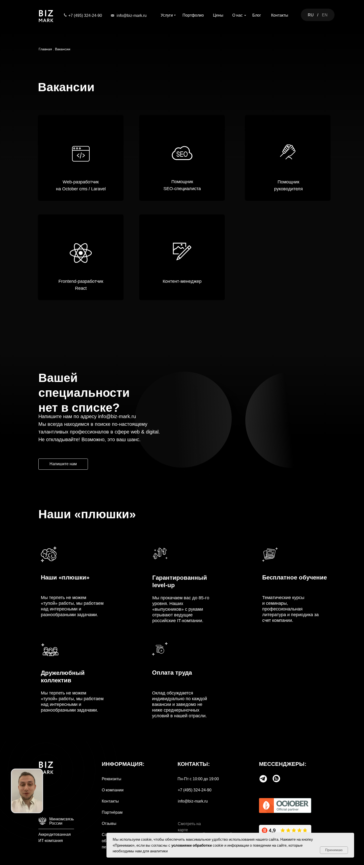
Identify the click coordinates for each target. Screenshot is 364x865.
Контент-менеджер (182, 281)
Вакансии (62, 49)
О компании (113, 790)
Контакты (110, 801)
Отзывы (109, 823)
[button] (63, 464)
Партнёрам (112, 812)
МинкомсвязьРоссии (61, 821)
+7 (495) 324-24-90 (85, 15)
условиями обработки (191, 845)
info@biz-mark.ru (132, 15)
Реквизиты (111, 779)
